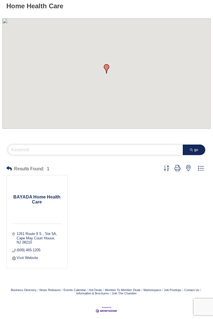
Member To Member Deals (123, 290)
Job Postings (172, 290)
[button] (106, 69)
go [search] (196, 150)
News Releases (50, 290)
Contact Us (191, 290)
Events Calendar (75, 290)
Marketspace (152, 290)
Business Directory (24, 290)
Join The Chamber (124, 293)
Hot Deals (95, 290)
